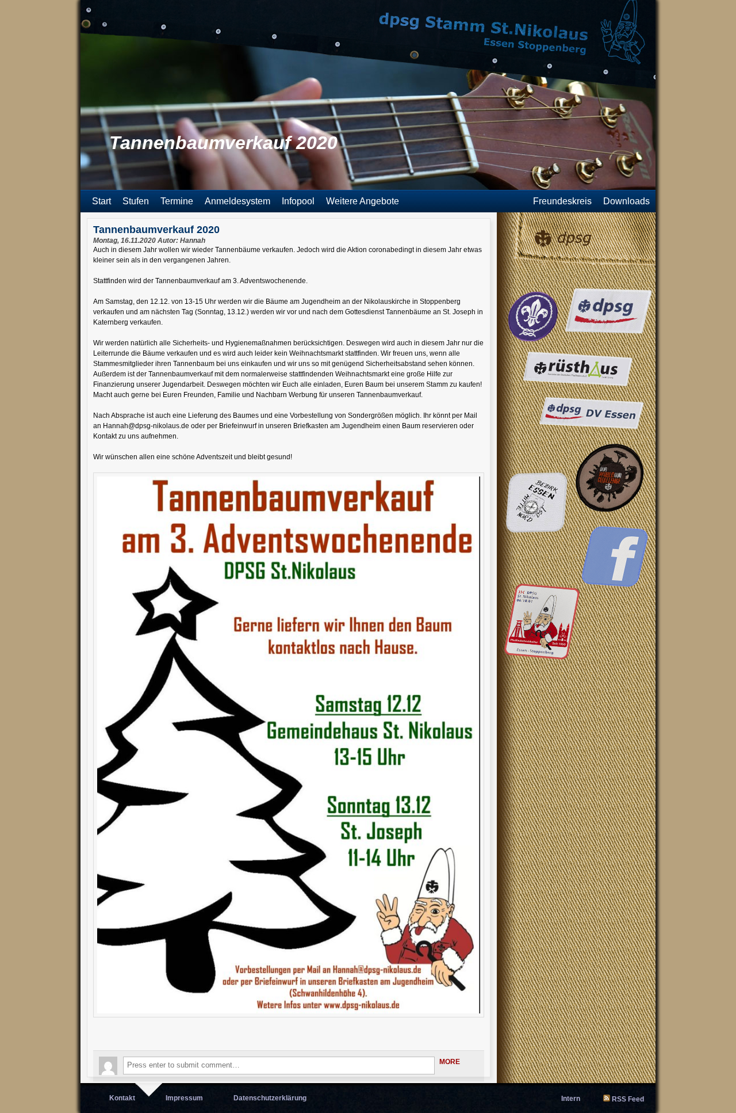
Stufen (135, 201)
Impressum (184, 1098)
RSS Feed (628, 1099)
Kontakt (122, 1098)
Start (101, 201)
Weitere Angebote (362, 201)
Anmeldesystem (237, 201)
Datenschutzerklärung (269, 1098)
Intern (570, 1099)
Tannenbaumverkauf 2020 (156, 229)
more (449, 1062)
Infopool (298, 201)
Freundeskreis (562, 201)
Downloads (626, 201)
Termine (176, 201)
